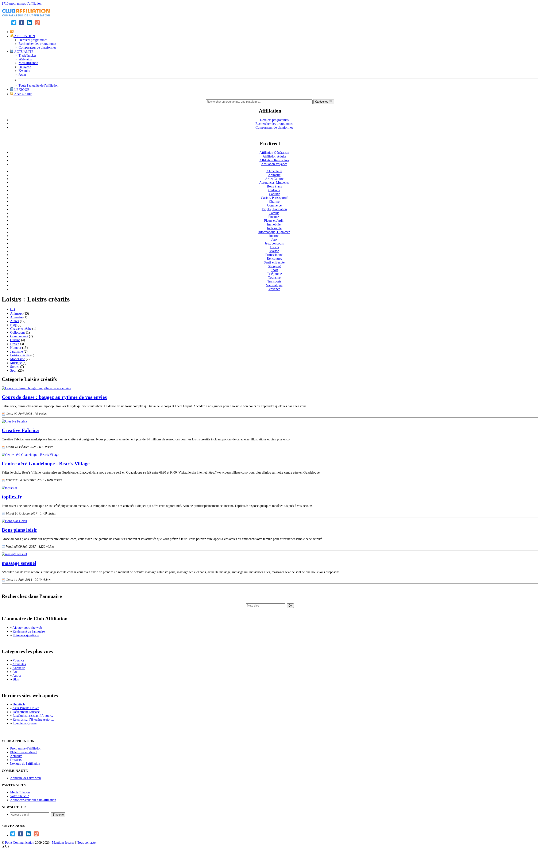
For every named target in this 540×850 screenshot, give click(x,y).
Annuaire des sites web (25, 778)
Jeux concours (274, 243)
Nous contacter (87, 842)
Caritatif (274, 194)
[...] (12, 309)
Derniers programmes (33, 40)
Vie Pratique (274, 285)
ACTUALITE (24, 51)
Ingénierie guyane (24, 723)
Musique (16, 363)
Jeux (274, 239)
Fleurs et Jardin (274, 220)
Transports (274, 281)
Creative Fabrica (20, 430)
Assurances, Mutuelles (274, 182)
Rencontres (274, 258)
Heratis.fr (19, 704)
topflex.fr (12, 497)
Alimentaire (274, 171)
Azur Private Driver (25, 708)
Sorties (14, 366)
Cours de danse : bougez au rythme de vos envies (54, 397)
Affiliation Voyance (274, 164)
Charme (274, 201)
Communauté (19, 336)
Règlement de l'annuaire (29, 631)
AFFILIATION (24, 36)
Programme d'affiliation (25, 748)
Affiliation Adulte (274, 156)
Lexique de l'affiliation (25, 763)
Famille (274, 213)
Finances (274, 217)
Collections (17, 332)
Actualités (19, 664)
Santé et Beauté (274, 262)
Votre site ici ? (19, 796)
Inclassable (274, 228)
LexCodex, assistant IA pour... (33, 715)
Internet (274, 236)
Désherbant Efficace (26, 712)
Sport (274, 270)
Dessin (14, 344)
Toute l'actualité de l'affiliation (38, 85)
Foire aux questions (26, 635)
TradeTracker (27, 55)
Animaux (274, 175)
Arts (15, 671)
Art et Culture (274, 179)
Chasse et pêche (20, 328)
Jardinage (16, 351)
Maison (274, 251)
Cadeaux (274, 190)
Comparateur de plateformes (37, 47)
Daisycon (25, 67)
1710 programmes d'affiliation (22, 3)
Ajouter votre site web (27, 627)
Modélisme (17, 359)
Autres (14, 321)
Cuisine (15, 340)
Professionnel (274, 255)
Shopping (274, 266)
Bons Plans (274, 186)
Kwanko (24, 70)
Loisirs (274, 247)
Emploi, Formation (274, 209)
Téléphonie (274, 274)
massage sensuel (19, 563)
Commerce (274, 205)
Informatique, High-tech (274, 232)
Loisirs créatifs (20, 355)
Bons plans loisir (19, 530)
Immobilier (274, 224)
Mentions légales (63, 842)
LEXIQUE (21, 89)
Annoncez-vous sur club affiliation (33, 800)
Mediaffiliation (28, 63)
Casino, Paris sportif (274, 198)
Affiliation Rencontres (274, 160)
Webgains (25, 59)
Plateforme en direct (23, 752)
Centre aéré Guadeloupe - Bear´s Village (46, 463)
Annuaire (16, 317)
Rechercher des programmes (37, 43)
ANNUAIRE (23, 94)
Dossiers (16, 760)
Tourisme (274, 277)
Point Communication (19, 842)
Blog (13, 325)
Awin (22, 74)
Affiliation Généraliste (274, 152)
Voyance (274, 289)
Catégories (322, 101)
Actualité (16, 756)
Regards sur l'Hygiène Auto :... (33, 719)
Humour (15, 347)
